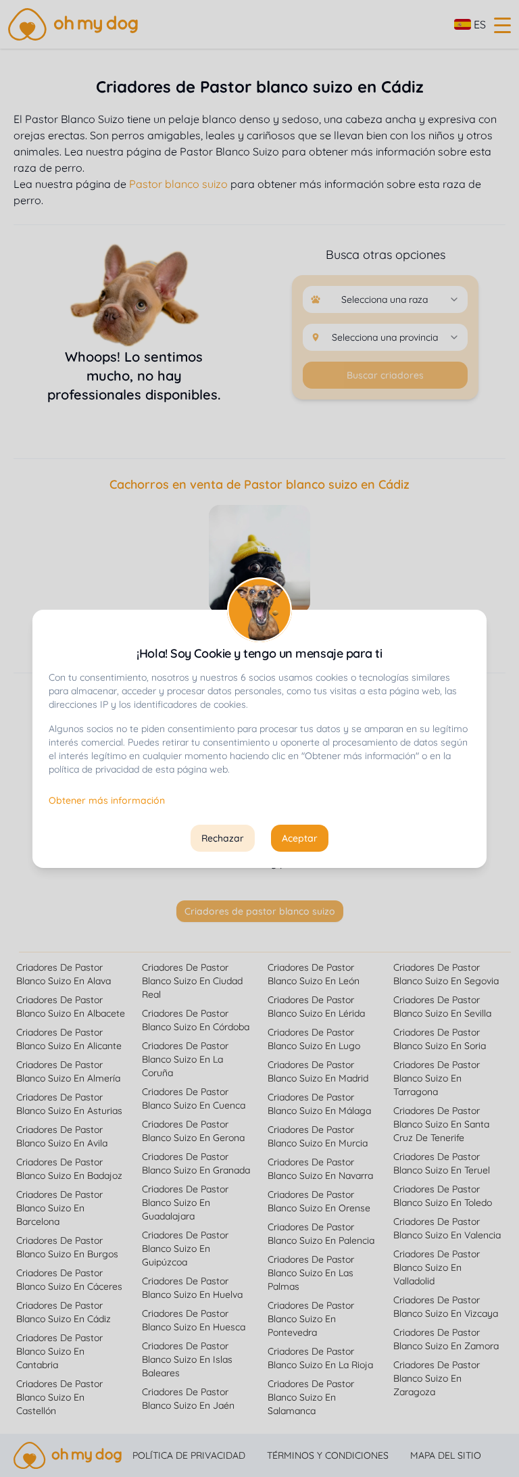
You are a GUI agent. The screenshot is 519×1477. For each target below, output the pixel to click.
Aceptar (300, 838)
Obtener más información (107, 800)
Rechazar (222, 838)
